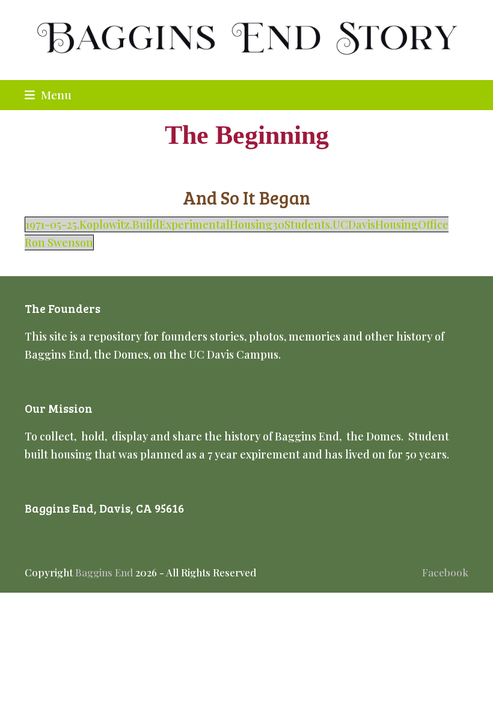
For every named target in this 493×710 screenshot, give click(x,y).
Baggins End (104, 572)
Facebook (445, 572)
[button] (48, 94)
